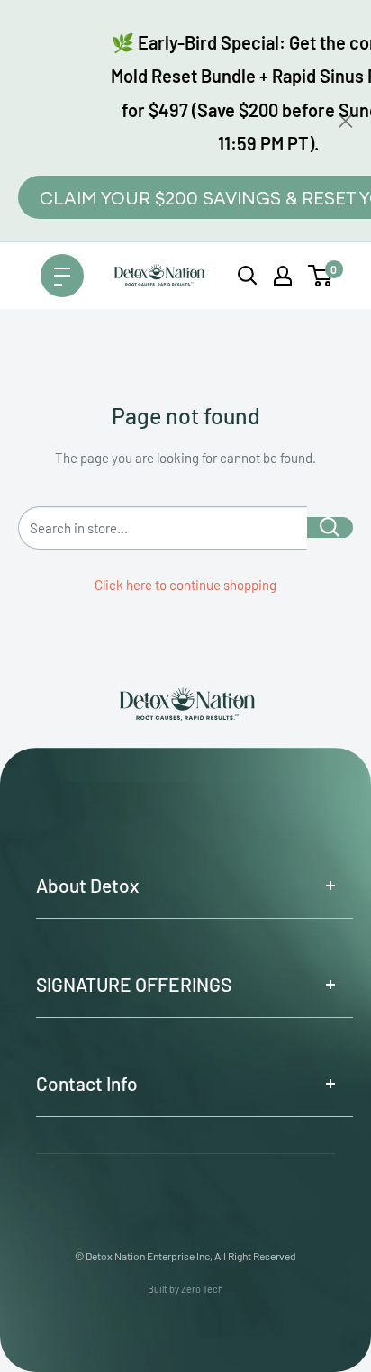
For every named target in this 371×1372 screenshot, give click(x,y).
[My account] (283, 276)
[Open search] (248, 276)
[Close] (345, 120)
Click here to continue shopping (185, 585)
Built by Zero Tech (185, 1289)
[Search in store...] (330, 527)
